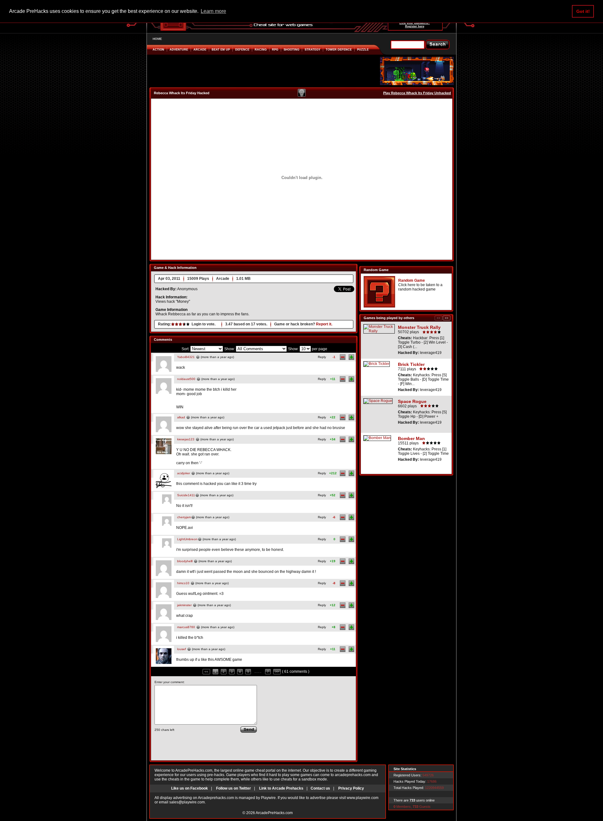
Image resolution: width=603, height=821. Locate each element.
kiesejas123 (185, 439)
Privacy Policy (351, 788)
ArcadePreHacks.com (274, 813)
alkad (181, 417)
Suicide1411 (186, 495)
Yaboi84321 (186, 357)
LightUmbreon (187, 539)
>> (277, 671)
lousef (181, 649)
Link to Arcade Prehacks (281, 788)
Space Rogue (412, 401)
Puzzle (363, 49)
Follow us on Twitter (233, 788)
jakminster (184, 605)
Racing (261, 49)
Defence (242, 49)
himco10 (183, 583)
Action (158, 49)
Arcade (199, 49)
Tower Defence (339, 49)
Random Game (411, 280)
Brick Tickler (411, 364)
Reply (322, 357)
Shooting (291, 49)
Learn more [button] (213, 11)
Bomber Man (411, 438)
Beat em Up (221, 49)
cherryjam (184, 517)
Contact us (320, 788)
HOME (157, 39)
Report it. (324, 324)
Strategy (312, 49)
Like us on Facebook (189, 788)
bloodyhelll (185, 561)
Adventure (179, 49)
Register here (414, 26)
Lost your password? (414, 22)
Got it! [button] (583, 11)
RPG (275, 49)
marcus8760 (186, 627)
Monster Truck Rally (419, 327)
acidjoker (183, 473)
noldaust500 (186, 379)
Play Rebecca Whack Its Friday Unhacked (417, 93)
